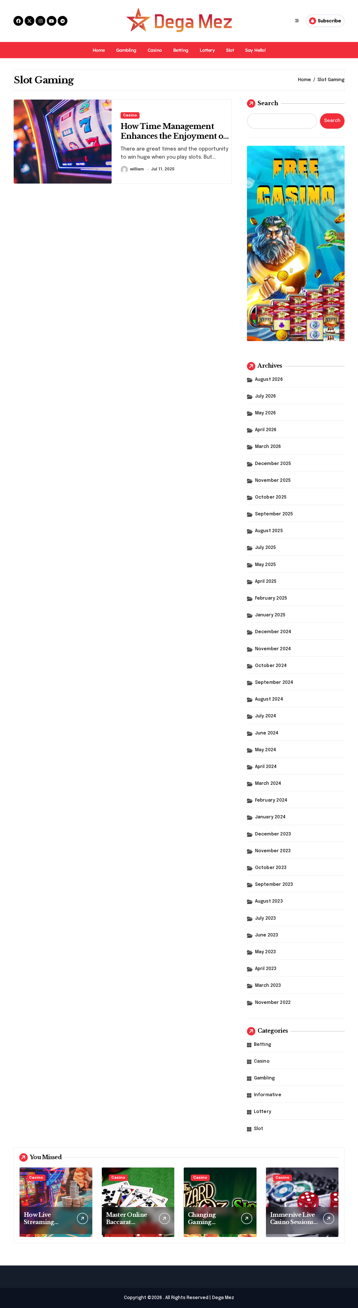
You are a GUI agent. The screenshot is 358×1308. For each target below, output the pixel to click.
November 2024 (273, 649)
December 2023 (273, 834)
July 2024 (265, 716)
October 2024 (271, 665)
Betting (181, 50)
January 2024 (270, 817)
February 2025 (271, 598)
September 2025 (274, 514)
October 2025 (270, 497)
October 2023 (270, 867)
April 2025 (266, 581)
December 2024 (273, 632)
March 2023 (268, 985)
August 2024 (269, 699)
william (137, 169)
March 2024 (268, 783)
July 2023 (265, 918)
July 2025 (265, 547)
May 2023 (265, 952)
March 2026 (268, 446)
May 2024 (265, 750)
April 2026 (266, 430)
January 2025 (270, 615)
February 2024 (271, 800)
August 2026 (269, 379)
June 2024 (267, 733)
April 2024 (266, 766)
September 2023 (274, 884)
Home (99, 50)
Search (268, 103)
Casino (155, 50)
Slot (230, 50)
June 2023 (266, 935)
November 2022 (273, 1002)
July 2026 (265, 396)
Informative (267, 1095)
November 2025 (273, 480)
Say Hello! (255, 50)
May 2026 (265, 413)
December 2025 (273, 463)
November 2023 (273, 851)
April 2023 (266, 968)
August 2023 (269, 901)
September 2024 (274, 682)
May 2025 (265, 564)
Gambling (126, 50)
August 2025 (269, 531)
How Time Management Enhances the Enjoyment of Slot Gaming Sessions (174, 136)
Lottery (207, 50)
